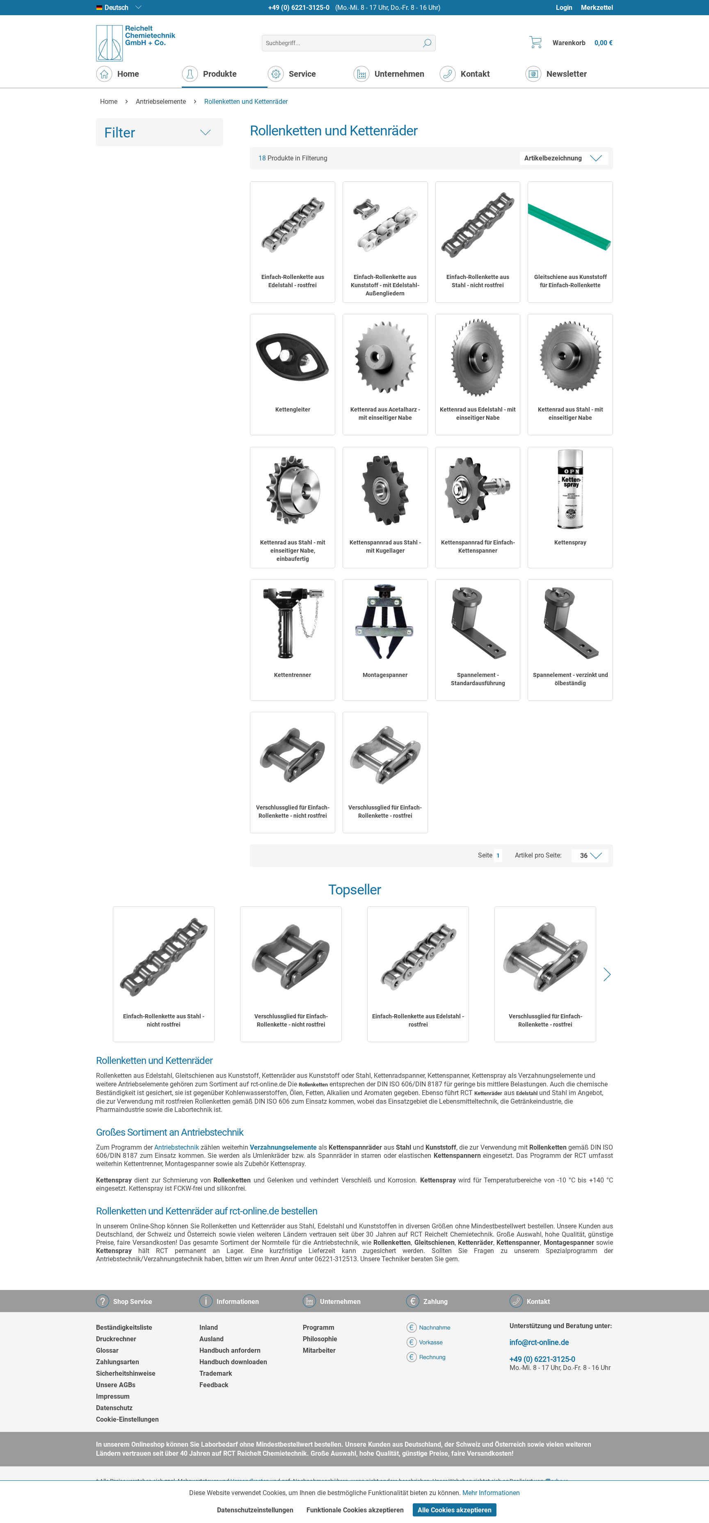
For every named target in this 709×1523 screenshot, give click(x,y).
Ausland (211, 1339)
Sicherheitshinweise (126, 1373)
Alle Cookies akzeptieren (455, 1510)
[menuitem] (568, 7)
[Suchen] (427, 43)
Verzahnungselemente (283, 1147)
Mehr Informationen (491, 1493)
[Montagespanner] (385, 623)
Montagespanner (385, 675)
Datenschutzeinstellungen (255, 1510)
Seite (485, 855)
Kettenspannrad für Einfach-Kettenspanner (478, 546)
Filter (119, 132)
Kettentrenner (292, 675)
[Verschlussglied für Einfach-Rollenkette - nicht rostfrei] (292, 755)
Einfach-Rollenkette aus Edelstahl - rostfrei (292, 281)
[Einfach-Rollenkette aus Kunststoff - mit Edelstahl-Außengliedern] (385, 225)
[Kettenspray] (570, 490)
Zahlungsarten (117, 1362)
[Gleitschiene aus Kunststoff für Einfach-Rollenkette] (570, 225)
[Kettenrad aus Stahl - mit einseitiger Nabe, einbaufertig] (292, 490)
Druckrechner (116, 1339)
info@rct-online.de (539, 1342)
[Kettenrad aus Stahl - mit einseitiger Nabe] (570, 357)
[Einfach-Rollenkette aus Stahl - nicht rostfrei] (478, 225)
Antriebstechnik (176, 1147)
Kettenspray (570, 542)
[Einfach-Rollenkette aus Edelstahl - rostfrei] (292, 225)
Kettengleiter (292, 409)
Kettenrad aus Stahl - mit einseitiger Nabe (570, 413)
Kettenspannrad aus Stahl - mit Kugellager (385, 546)
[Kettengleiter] (292, 357)
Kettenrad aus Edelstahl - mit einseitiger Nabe (478, 413)
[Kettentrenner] (292, 623)
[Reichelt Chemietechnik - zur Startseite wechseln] (136, 43)
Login (564, 7)
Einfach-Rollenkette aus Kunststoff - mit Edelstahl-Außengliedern (385, 285)
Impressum (113, 1396)
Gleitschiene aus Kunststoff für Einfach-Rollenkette (570, 281)
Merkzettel (597, 7)
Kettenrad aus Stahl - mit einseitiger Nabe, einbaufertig (292, 550)
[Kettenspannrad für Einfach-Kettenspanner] (478, 490)
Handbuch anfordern (230, 1350)
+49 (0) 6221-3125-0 (298, 7)
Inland (208, 1327)
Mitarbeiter (319, 1350)
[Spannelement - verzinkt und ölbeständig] (570, 623)
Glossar (107, 1350)
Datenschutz (114, 1408)
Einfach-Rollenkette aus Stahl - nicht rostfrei (477, 281)
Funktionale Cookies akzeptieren (355, 1510)
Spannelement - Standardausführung (478, 679)
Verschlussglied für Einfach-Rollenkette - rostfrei (385, 811)
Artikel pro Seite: (538, 855)
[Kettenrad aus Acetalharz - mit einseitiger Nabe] (385, 357)
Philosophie (320, 1339)
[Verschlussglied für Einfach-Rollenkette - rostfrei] (385, 755)
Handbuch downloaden (233, 1362)
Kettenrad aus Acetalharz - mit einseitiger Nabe (385, 413)
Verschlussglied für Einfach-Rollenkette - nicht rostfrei (292, 811)
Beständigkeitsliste (124, 1327)
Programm (318, 1327)
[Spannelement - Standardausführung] (478, 623)
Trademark (215, 1373)
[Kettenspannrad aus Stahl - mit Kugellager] (385, 490)
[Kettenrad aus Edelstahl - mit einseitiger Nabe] (478, 357)
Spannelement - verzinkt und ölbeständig (570, 679)
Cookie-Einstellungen (127, 1419)
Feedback (214, 1385)
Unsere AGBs (115, 1385)
